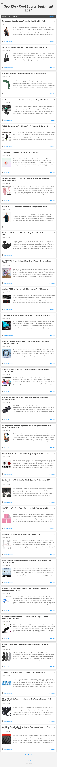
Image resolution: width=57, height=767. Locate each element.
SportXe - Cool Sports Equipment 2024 (28, 8)
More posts (28, 754)
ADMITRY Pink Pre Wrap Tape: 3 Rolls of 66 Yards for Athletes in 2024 (25, 508)
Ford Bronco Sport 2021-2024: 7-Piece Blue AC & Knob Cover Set (24, 673)
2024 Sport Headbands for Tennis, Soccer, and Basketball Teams (24, 73)
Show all (52, 16)
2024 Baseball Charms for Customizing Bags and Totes (20, 152)
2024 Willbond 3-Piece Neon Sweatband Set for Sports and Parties (24, 207)
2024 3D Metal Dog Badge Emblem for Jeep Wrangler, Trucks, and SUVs (26, 454)
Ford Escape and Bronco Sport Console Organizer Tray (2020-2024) (25, 100)
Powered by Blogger (28, 760)
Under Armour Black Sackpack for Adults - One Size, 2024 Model (24, 21)
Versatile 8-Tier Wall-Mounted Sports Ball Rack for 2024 (21, 534)
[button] (54, 21)
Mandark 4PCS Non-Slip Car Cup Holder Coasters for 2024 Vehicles (25, 289)
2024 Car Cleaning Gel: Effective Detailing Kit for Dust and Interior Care (26, 315)
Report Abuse (28, 763)
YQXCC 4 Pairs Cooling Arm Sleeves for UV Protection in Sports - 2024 (26, 126)
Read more (52, 41)
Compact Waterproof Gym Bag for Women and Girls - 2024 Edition (24, 47)
